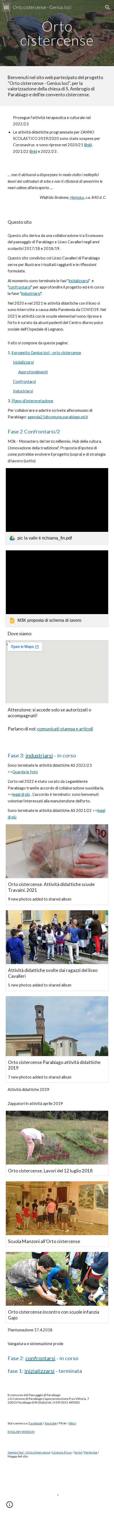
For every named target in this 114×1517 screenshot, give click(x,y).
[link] (57, 506)
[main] (57, 33)
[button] (6, 7)
